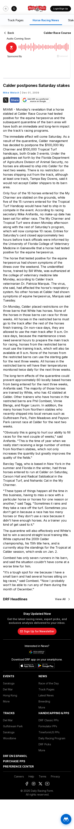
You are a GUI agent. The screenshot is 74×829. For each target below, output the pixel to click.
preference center (18, 766)
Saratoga (8, 683)
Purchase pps (14, 761)
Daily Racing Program (52, 738)
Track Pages (46, 689)
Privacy (55, 776)
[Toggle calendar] (14, 8)
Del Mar (8, 689)
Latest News (46, 695)
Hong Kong (10, 695)
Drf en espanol (15, 756)
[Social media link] (26, 783)
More (6, 701)
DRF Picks (45, 744)
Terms (42, 776)
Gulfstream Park (13, 726)
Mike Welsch (11, 92)
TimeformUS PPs (49, 732)
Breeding (44, 701)
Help (31, 776)
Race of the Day (49, 683)
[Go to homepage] (37, 9)
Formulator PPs (48, 726)
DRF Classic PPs (49, 720)
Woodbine (9, 738)
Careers (19, 776)
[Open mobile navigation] (5, 8)
